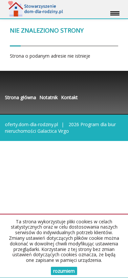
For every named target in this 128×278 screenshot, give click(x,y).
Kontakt (69, 97)
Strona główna (20, 97)
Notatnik (48, 97)
